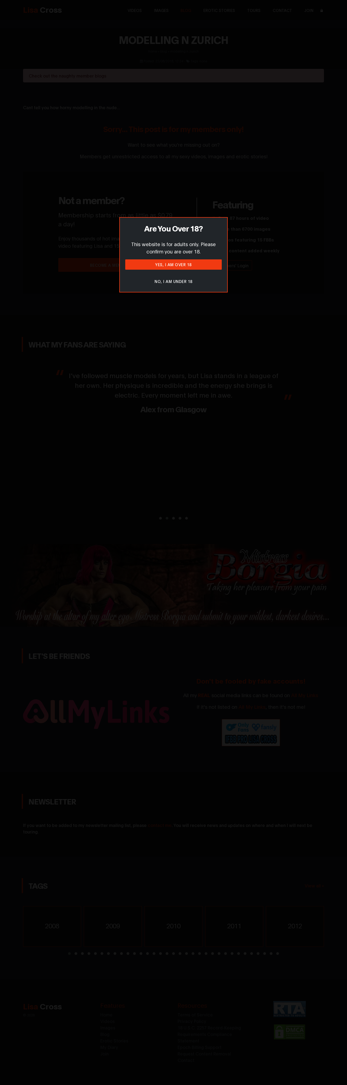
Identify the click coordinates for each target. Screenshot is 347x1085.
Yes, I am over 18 (173, 264)
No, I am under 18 (173, 281)
